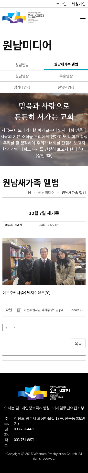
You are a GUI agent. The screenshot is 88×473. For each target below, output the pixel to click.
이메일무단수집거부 (68, 408)
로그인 (61, 4)
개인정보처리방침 (36, 408)
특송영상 (66, 75)
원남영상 (22, 75)
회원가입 (78, 4)
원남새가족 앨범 (66, 64)
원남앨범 (22, 64)
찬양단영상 (66, 87)
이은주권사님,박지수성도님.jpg (44, 310)
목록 (78, 343)
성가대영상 (22, 87)
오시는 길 (11, 408)
